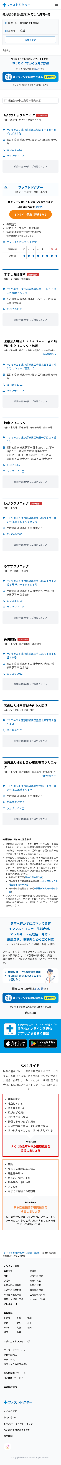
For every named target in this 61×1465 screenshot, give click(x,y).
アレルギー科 (10, 1303)
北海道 (7, 1318)
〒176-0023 (31, 787)
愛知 (19, 1322)
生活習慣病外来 (37, 1294)
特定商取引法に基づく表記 (17, 1429)
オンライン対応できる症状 (22, 242)
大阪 (19, 1327)
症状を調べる (10, 1354)
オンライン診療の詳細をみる (30, 214)
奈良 (29, 1322)
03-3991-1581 (15, 465)
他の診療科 (48, 354)
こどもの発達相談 (12, 1289)
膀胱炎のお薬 (36, 1289)
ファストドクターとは (14, 1350)
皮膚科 (33, 1271)
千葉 (19, 1318)
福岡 (29, 1327)
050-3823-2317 (15, 802)
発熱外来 (8, 1271)
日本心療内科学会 (33, 877)
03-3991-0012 (15, 673)
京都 (29, 1318)
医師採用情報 (10, 1386)
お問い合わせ (10, 1417)
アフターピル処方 (38, 1299)
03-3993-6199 (15, 601)
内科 (6, 1275)
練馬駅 (37, 1252)
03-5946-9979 (15, 534)
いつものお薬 (36, 1275)
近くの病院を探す (16, 1252)
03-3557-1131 (15, 309)
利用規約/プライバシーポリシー (19, 1423)
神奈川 (7, 1327)
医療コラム (9, 1359)
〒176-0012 (31, 366)
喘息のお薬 (35, 1285)
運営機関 (8, 1436)
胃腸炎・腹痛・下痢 (13, 1299)
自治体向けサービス (13, 1377)
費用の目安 (30, 1012)
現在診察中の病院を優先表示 (24, 100)
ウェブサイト (14, 156)
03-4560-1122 (15, 384)
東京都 (29, 1252)
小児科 (7, 1280)
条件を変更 (30, 39)
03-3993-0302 (15, 730)
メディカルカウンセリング (17, 1341)
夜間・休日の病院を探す (16, 1364)
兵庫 (19, 1332)
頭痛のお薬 (35, 1280)
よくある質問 (10, 1411)
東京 (6, 1322)
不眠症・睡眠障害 (12, 1294)
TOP (4, 1252)
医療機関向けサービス (15, 1372)
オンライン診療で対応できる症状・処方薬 (30, 85)
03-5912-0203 (15, 149)
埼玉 (6, 1332)
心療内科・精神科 (12, 1285)
